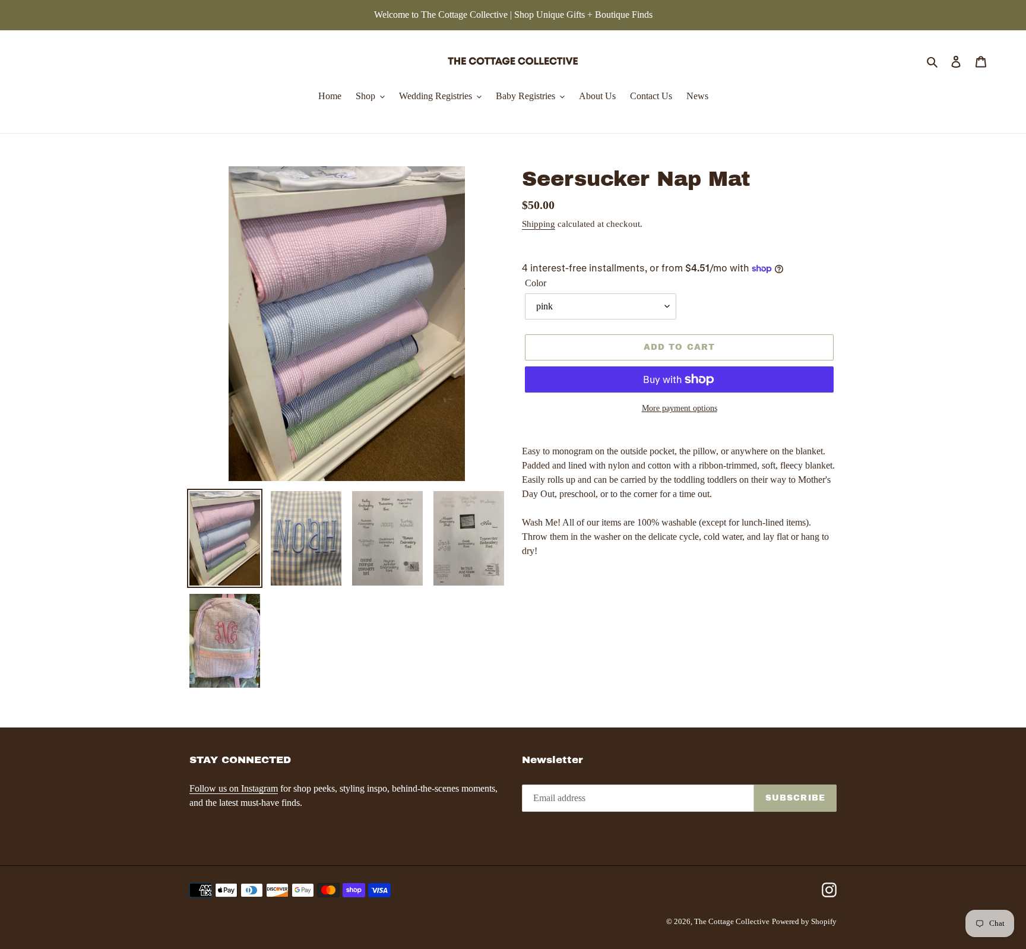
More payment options (679, 408)
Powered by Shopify (804, 921)
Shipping (538, 224)
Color (535, 283)
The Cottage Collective (732, 921)
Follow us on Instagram (233, 788)
